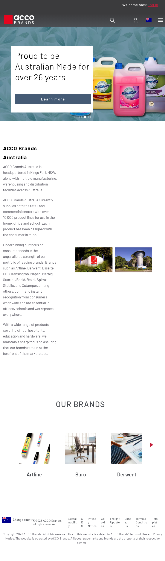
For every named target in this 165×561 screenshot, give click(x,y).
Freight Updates (115, 522)
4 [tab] (89, 117)
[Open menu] (160, 20)
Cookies (103, 522)
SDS (82, 522)
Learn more (53, 99)
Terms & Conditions (141, 522)
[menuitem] (135, 20)
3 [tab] (85, 117)
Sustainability (72, 522)
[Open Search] (112, 20)
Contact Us (127, 522)
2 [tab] (80, 117)
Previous (13, 445)
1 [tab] (76, 117)
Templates (155, 522)
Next (151, 445)
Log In (153, 4)
